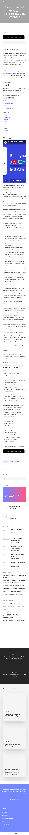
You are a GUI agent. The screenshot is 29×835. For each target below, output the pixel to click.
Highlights (9, 7)
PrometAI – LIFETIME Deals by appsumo (13, 585)
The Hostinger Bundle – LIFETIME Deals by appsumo (14, 576)
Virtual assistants (9, 108)
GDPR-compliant (9, 130)
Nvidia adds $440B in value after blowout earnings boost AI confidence (14, 581)
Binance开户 (6, 612)
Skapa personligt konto (9, 606)
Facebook (7, 117)
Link (3, 821)
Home (4, 30)
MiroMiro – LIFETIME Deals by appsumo (13, 594)
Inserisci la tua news (7, 818)
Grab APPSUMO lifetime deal (14, 37)
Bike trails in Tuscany (19, 620)
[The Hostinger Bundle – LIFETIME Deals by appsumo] (14, 707)
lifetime (17, 461)
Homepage (5, 815)
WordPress (8, 124)
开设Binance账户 (7, 604)
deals (11, 461)
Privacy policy (5, 824)
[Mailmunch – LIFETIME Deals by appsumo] (14, 764)
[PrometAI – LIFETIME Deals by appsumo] (14, 736)
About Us (4, 812)
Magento (7, 119)
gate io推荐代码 (7, 615)
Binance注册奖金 (7, 620)
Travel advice (17, 604)
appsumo (6, 461)
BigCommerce (8, 115)
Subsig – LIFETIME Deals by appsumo (13, 591)
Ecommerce (8, 106)
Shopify (7, 121)
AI (5, 133)
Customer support (9, 103)
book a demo (14, 324)
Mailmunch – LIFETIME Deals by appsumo (14, 588)
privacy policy (21, 802)
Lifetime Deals (18, 7)
